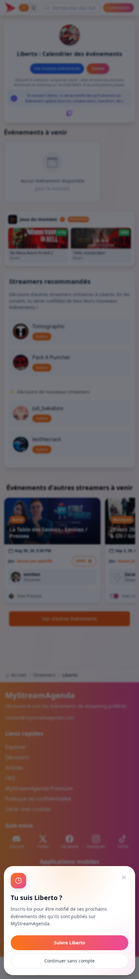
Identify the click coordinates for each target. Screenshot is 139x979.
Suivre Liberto (69, 943)
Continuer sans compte (69, 961)
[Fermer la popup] (124, 877)
